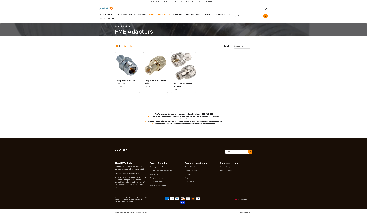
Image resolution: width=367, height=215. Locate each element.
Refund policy (119, 212)
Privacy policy (129, 212)
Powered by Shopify (245, 212)
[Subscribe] (250, 152)
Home (117, 26)
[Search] (265, 16)
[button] (107, 14)
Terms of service (141, 212)
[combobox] (251, 16)
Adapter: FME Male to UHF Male (182, 84)
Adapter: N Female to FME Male (126, 81)
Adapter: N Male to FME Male (155, 81)
